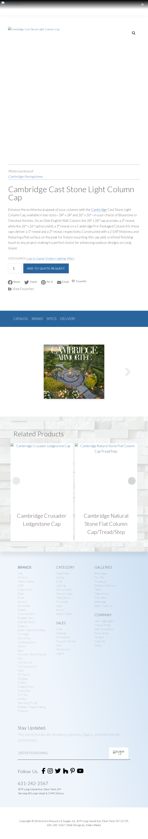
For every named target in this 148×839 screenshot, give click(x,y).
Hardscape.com (26, 642)
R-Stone (22, 682)
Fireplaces (100, 581)
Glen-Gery (24, 638)
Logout (60, 653)
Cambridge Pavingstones (25, 176)
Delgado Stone (26, 617)
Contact (99, 637)
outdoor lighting (55, 258)
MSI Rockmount (27, 666)
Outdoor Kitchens (105, 585)
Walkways (100, 601)
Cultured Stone (26, 613)
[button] (133, 33)
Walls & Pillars (64, 613)
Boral (21, 597)
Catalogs (61, 633)
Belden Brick (25, 589)
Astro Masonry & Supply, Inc (58, 821)
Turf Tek (23, 694)
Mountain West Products (32, 654)
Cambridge (99, 210)
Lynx (20, 650)
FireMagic (23, 634)
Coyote (22, 609)
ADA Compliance (104, 629)
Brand (37, 319)
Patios (98, 589)
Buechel (22, 601)
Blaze (21, 593)
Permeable (62, 601)
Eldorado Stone (26, 622)
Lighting (61, 585)
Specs (51, 319)
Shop (59, 629)
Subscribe (100, 641)
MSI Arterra (25, 662)
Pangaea (23, 678)
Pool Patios (101, 597)
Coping (60, 577)
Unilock (22, 698)
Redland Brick (26, 686)
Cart (59, 645)
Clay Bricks (62, 573)
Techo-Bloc (24, 690)
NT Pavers (24, 674)
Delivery (68, 319)
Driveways (101, 573)
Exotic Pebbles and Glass (31, 630)
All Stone (23, 577)
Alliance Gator (26, 581)
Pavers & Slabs (64, 593)
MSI (20, 658)
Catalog (20, 319)
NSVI (21, 670)
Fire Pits (99, 577)
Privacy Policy (103, 625)
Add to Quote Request (46, 268)
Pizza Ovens (63, 597)
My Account (63, 649)
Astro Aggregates (104, 621)
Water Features (104, 605)
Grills (59, 581)
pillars (70, 258)
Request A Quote (66, 641)
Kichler (22, 646)
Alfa (20, 573)
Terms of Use (102, 633)
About (98, 645)
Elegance (23, 626)
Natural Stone (64, 589)
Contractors (63, 637)
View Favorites (23, 289)
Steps (59, 605)
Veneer (60, 609)
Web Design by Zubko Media (84, 825)
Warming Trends (27, 702)
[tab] (20, 319)
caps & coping (35, 258)
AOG (21, 585)
